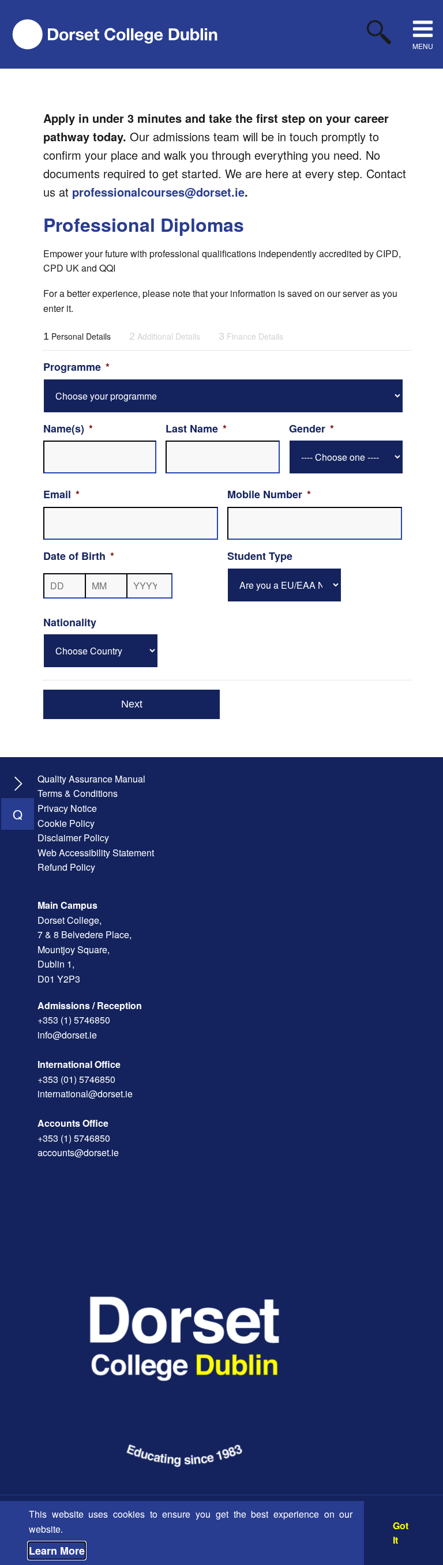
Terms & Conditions (77, 793)
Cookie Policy (66, 823)
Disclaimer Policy (73, 837)
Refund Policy (66, 867)
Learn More (57, 1550)
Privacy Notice (67, 808)
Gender (311, 428)
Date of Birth (78, 556)
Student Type (259, 556)
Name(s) (68, 428)
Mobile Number (269, 494)
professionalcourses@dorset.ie (158, 191)
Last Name (196, 428)
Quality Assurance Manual (91, 778)
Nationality (69, 622)
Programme (76, 367)
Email (61, 494)
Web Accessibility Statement (95, 852)
